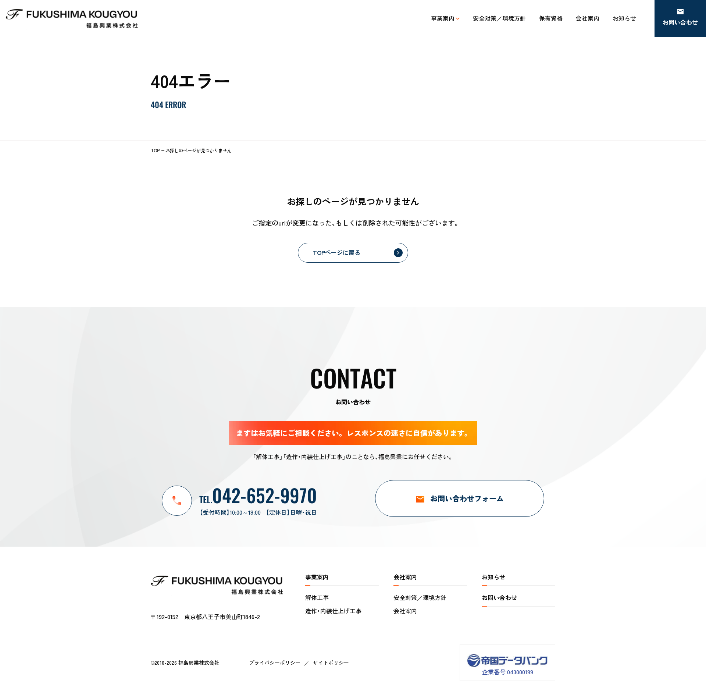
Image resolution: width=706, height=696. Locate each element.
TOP (155, 150)
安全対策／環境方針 (419, 597)
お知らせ (493, 576)
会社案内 (405, 610)
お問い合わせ (499, 597)
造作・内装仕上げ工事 (333, 610)
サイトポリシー (331, 662)
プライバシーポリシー (274, 662)
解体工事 (317, 597)
